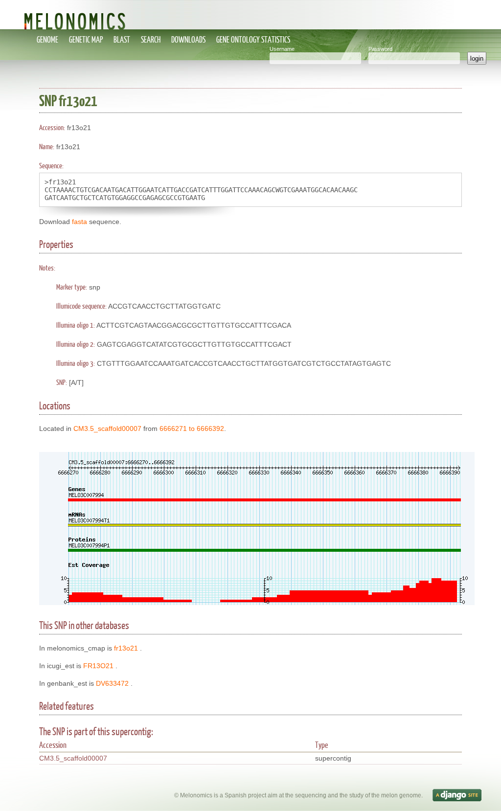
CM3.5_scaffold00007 (107, 428)
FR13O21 (98, 666)
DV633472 (112, 683)
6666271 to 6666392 (191, 428)
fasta (79, 221)
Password (380, 49)
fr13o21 (126, 648)
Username (282, 49)
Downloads (188, 39)
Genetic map (86, 39)
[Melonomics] (250, 14)
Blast (122, 39)
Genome (47, 39)
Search (150, 39)
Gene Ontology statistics (253, 39)
